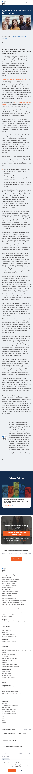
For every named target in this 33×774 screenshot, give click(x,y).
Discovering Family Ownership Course (12, 602)
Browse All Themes (7, 595)
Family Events (5, 632)
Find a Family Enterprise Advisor (10, 666)
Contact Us (4, 722)
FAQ (3, 718)
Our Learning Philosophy (8, 711)
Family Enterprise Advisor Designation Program (14, 620)
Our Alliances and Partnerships (10, 705)
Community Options (7, 630)
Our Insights (5, 656)
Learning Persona (6, 675)
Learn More (22, 540)
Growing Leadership (7, 587)
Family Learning (6, 671)
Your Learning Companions (9, 713)
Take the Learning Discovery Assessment (16, 533)
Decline (21, 771)
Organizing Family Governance (10, 591)
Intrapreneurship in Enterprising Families (13, 608)
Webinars (4, 662)
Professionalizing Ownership (9, 593)
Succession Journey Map (8, 677)
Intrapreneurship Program (9, 636)
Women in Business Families (9, 610)
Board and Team (6, 707)
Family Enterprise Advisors (9, 709)
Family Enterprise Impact (8, 634)
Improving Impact (6, 589)
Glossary (4, 720)
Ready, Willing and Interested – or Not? (14, 79)
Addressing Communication (9, 581)
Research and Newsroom (8, 654)
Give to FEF (16, 559)
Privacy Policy (5, 756)
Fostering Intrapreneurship (9, 585)
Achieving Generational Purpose (10, 579)
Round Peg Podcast (7, 660)
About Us (4, 703)
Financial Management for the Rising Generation (15, 612)
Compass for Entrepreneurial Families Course (14, 600)
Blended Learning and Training (10, 658)
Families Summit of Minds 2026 (10, 687)
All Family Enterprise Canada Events (11, 693)
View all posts (27, 729)
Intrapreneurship (6, 673)
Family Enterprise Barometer (9, 664)
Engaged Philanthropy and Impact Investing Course (15, 614)
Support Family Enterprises (9, 641)
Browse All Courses (7, 616)
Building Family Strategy (8, 583)
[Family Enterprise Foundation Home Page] (16, 570)
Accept (12, 771)
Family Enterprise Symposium (10, 691)
